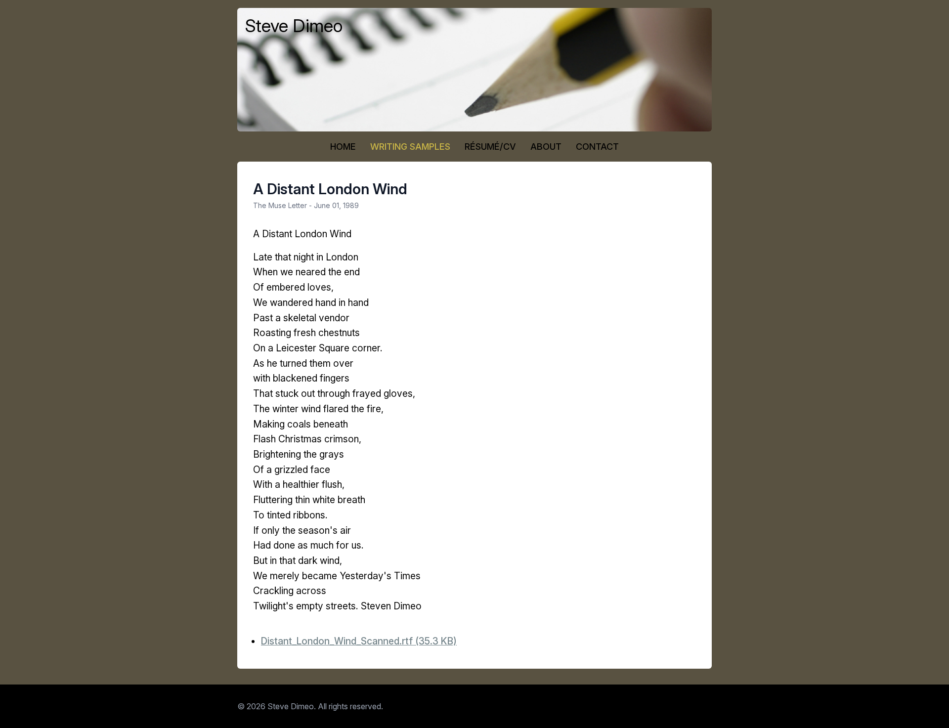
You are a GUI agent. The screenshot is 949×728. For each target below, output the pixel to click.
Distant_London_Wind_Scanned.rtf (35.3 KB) (359, 641)
